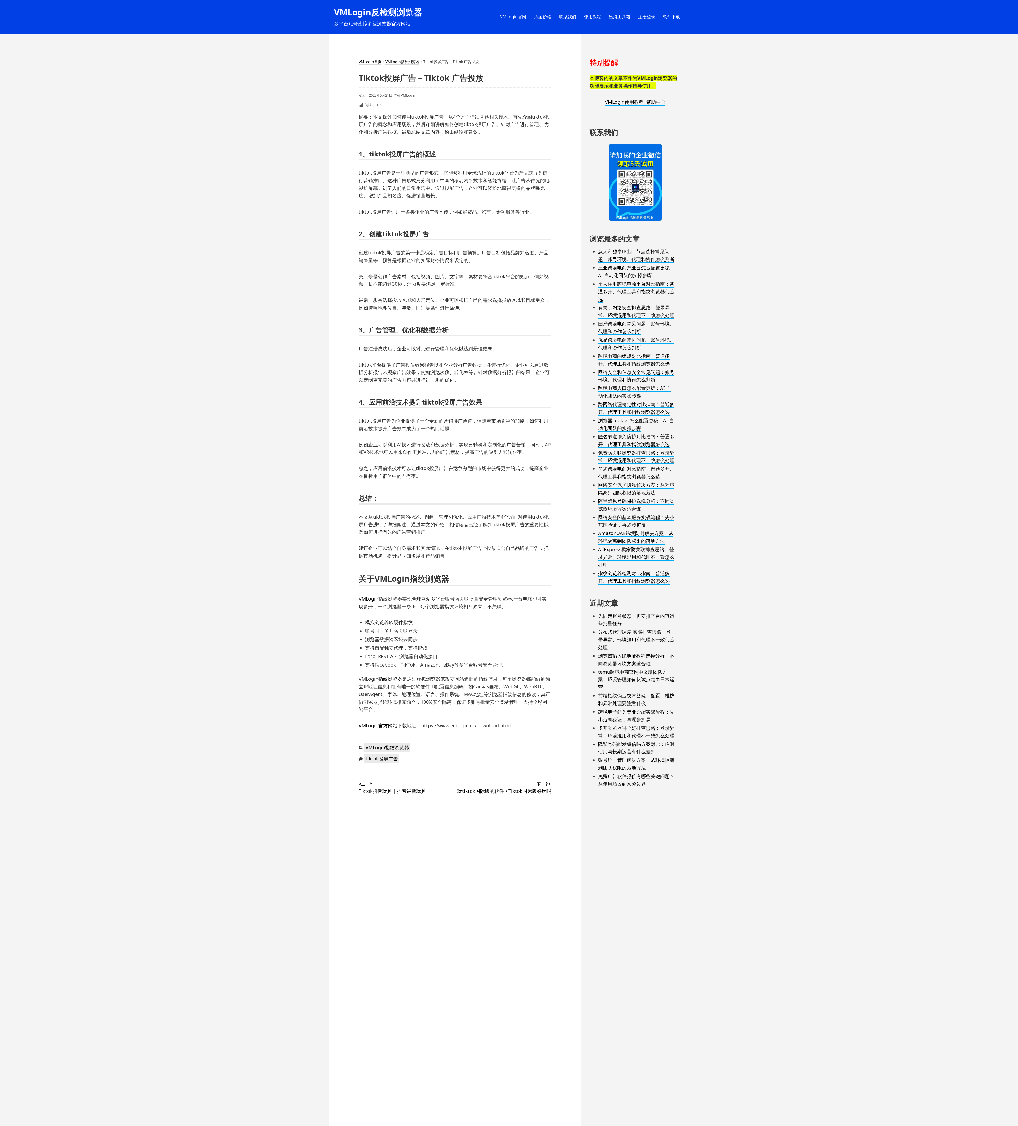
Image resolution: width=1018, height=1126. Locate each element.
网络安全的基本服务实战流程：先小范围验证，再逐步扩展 (636, 521)
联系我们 (567, 17)
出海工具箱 (619, 17)
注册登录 (646, 17)
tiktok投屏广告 (382, 758)
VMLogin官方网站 (378, 725)
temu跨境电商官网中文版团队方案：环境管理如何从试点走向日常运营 (636, 679)
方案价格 (542, 17)
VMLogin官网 (513, 17)
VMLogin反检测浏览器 (378, 12)
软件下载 (671, 17)
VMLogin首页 (370, 61)
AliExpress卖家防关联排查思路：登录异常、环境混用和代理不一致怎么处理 (636, 557)
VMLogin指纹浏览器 (402, 61)
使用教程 (592, 17)
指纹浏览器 (390, 679)
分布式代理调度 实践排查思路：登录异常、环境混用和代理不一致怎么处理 (636, 639)
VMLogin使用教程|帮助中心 (635, 102)
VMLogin (408, 95)
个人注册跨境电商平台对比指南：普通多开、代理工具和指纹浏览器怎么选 (636, 291)
